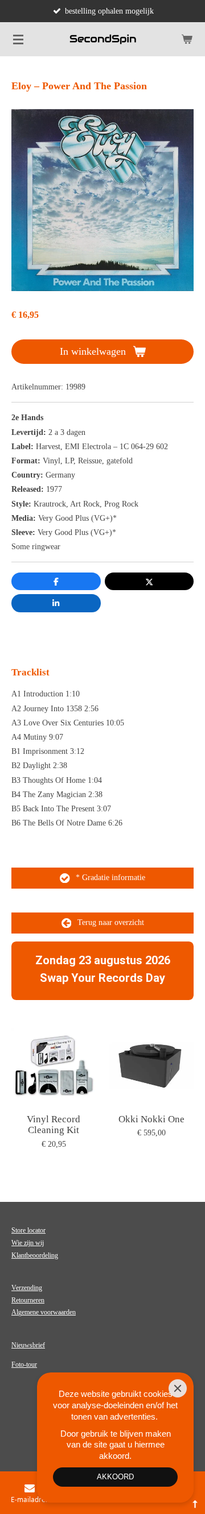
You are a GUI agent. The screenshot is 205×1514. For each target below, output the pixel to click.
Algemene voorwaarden (43, 1312)
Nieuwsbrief (28, 1345)
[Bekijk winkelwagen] (186, 39)
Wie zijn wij (27, 1243)
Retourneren (27, 1300)
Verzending (26, 1288)
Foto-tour (24, 1364)
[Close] (178, 1388)
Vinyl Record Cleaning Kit (53, 1125)
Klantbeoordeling (34, 1255)
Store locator (28, 1230)
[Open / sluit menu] (18, 39)
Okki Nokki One (151, 1119)
